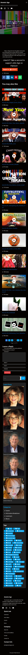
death (9, 550)
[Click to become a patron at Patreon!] (14, 69)
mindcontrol (20, 566)
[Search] (23, 378)
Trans (9, 581)
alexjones (10, 531)
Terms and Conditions (9, 632)
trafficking (20, 578)
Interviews (6, 614)
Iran (9, 557)
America (21, 531)
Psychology (11, 573)
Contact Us (6, 638)
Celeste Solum (6, 408)
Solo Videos (6, 617)
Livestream (9, 516)
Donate (5, 635)
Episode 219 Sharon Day (8, 500)
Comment (6, 351)
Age (18, 528)
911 (11, 528)
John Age (10, 23)
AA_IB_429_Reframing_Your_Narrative (13, 333)
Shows (8, 519)
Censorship (19, 543)
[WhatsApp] (20, 77)
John (18, 559)
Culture (19, 547)
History (18, 552)
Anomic (10, 533)
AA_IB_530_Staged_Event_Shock (12, 102)
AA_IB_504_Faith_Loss (9, 144)
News (17, 569)
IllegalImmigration (13, 554)
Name (5, 362)
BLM (9, 543)
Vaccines (10, 585)
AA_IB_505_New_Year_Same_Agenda (13, 123)
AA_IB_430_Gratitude (8, 312)
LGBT (9, 564)
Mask (18, 564)
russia (19, 576)
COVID (10, 547)
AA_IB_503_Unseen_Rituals (10, 164)
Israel (17, 557)
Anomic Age (5, 2)
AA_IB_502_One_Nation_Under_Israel (13, 185)
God (9, 552)
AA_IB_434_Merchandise (9, 269)
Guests (8, 510)
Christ (19, 545)
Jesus (9, 559)
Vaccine (20, 583)
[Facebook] (4, 77)
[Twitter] (8, 77)
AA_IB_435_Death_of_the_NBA (11, 249)
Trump (18, 581)
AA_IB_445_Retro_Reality (9, 228)
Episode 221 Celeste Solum (8, 431)
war (20, 585)
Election (19, 550)
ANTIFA (10, 540)
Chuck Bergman (6, 477)
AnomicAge (11, 536)
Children (10, 545)
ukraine (10, 583)
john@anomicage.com (9, 645)
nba (9, 569)
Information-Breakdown (13, 513)
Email (5, 365)
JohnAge (10, 562)
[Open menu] (26, 2)
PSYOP (10, 576)
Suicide (10, 578)
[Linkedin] (12, 77)
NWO (9, 571)
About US (6, 629)
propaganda (19, 571)
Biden (19, 540)
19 (18, 340)
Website (6, 368)
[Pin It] (16, 77)
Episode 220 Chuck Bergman (9, 454)
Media (10, 566)
